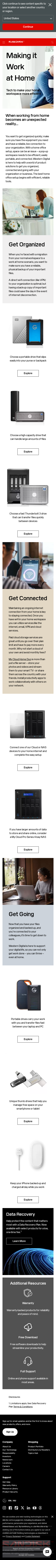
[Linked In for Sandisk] (28, 1508)
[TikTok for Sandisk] (16, 1508)
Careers (6, 1466)
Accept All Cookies (26, 1555)
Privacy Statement (13, 1536)
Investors (6, 1456)
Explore (28, 373)
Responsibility (8, 1453)
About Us (6, 1446)
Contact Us (7, 1469)
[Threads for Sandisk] (40, 1508)
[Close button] (50, 5)
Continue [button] (28, 26)
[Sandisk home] (16, 42)
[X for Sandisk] (22, 1508)
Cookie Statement (32, 1536)
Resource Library (10, 1488)
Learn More (19, 1241)
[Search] (52, 42)
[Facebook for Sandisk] (10, 1508)
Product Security (10, 1492)
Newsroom (7, 1459)
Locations (6, 1463)
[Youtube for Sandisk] (34, 1508)
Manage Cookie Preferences (26, 1542)
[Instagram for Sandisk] (4, 1508)
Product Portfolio (35, 1446)
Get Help (6, 1482)
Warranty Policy (9, 1485)
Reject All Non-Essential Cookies (26, 1548)
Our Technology (9, 1450)
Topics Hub (33, 1453)
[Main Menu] (4, 42)
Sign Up (10, 1431)
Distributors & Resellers (39, 1450)
